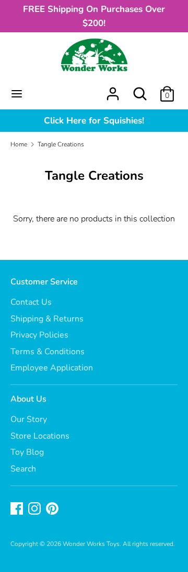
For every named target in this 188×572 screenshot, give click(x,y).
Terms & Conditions (47, 351)
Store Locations (39, 436)
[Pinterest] (53, 509)
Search (23, 469)
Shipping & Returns (47, 319)
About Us (28, 399)
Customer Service (44, 282)
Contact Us (31, 302)
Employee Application (51, 368)
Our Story (28, 419)
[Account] (112, 89)
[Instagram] (35, 509)
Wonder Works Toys (91, 544)
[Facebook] (17, 509)
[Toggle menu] (16, 94)
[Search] (140, 89)
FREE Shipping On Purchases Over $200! (94, 16)
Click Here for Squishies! (94, 121)
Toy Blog (27, 452)
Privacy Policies (39, 335)
